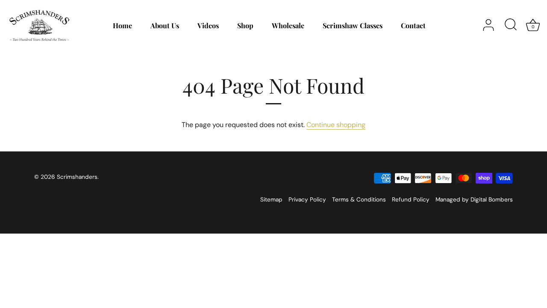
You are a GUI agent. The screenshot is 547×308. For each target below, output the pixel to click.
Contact (413, 25)
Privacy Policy (307, 199)
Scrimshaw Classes (352, 25)
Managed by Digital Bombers (474, 199)
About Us (164, 25)
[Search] (510, 25)
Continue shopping (335, 124)
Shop (245, 25)
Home (122, 25)
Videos (208, 25)
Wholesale (288, 25)
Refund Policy (410, 199)
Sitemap (271, 199)
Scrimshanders (77, 177)
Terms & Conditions (359, 199)
